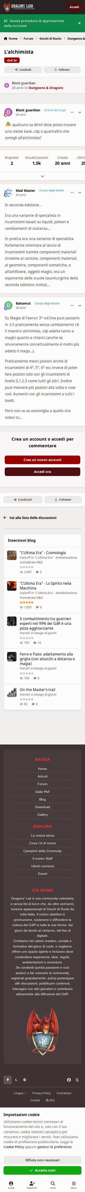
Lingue (19, 1093)
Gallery (42, 814)
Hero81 (25, 633)
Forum (42, 784)
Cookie (35, 1100)
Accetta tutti (45, 1170)
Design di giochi (45, 633)
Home (42, 769)
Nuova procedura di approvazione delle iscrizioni (34, 23)
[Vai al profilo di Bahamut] (8, 305)
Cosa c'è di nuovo (42, 843)
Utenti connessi (42, 866)
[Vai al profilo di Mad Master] (8, 192)
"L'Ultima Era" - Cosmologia (43, 552)
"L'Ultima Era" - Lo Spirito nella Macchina (45, 586)
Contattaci (64, 1093)
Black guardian (24, 83)
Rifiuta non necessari (43, 1160)
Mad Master (25, 190)
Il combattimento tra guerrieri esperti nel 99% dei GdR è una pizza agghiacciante (45, 623)
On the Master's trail (37, 689)
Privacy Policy (41, 1093)
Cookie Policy (14, 1147)
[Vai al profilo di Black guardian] (6, 85)
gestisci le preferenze (54, 1147)
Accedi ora (42, 471)
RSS (52, 1100)
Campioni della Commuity (42, 851)
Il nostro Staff (42, 858)
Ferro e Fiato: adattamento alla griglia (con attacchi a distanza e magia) (47, 659)
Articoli (42, 776)
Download (42, 807)
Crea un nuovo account (42, 459)
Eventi (42, 874)
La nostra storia (42, 835)
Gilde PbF (42, 792)
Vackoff (25, 557)
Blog (42, 799)
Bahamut (23, 303)
